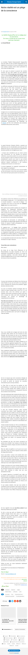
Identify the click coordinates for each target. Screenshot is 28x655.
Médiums (18, 643)
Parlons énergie (8, 638)
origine (18, 589)
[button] (2, 2)
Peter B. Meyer (8, 591)
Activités (7, 641)
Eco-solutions (22, 636)
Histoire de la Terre (19, 594)
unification (15, 591)
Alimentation (13, 636)
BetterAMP (16, 653)
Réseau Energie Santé (14, 2)
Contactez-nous (24, 584)
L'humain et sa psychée (9, 596)
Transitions (14, 639)
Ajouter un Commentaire (20, 629)
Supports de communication (17, 641)
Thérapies (7, 639)
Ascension (7, 594)
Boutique (22, 639)
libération (13, 589)
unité (20, 591)
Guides (8, 643)
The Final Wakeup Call (10, 574)
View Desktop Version (14, 650)
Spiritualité (22, 638)
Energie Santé (6, 31)
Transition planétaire (20, 596)
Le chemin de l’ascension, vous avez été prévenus (8, 621)
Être (12, 594)
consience (7, 589)
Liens (4, 643)
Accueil (6, 636)
